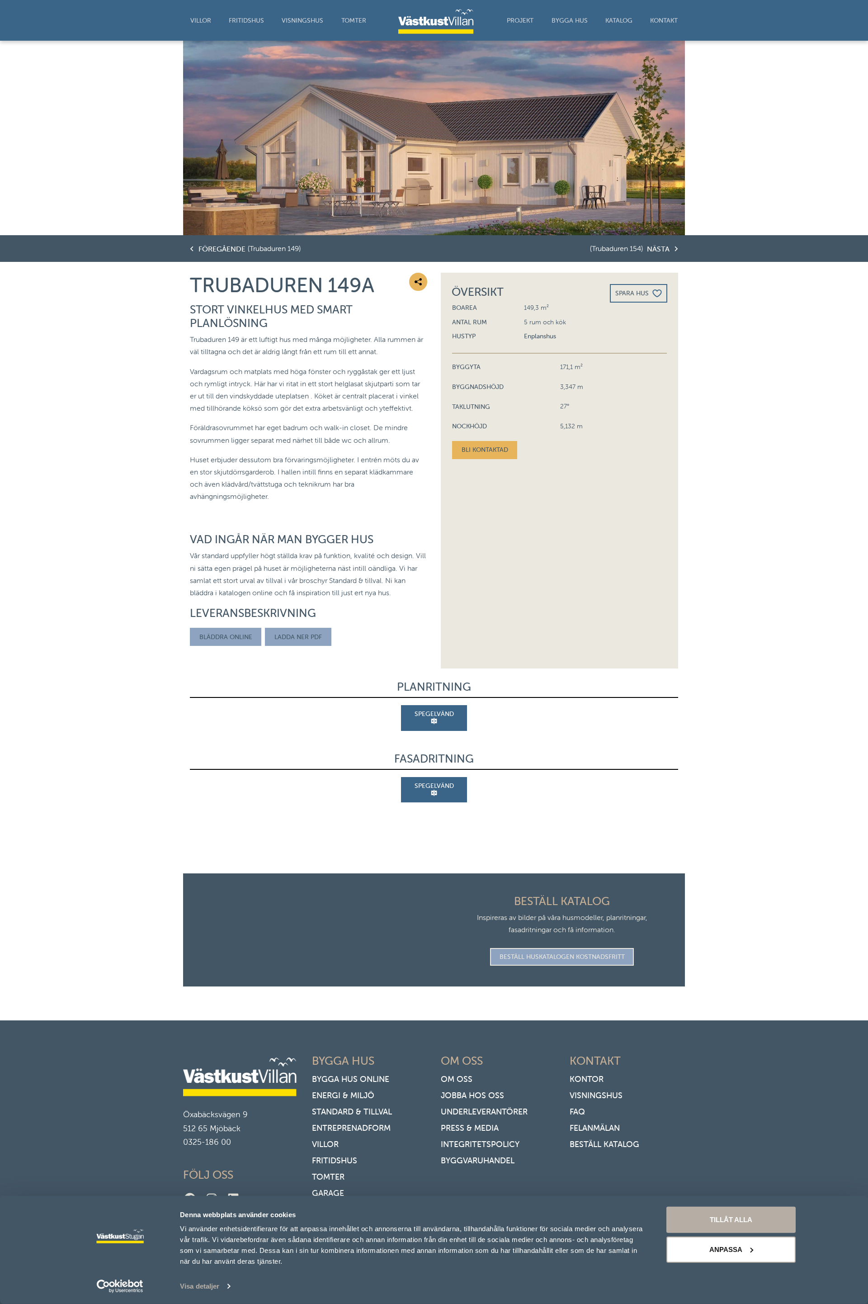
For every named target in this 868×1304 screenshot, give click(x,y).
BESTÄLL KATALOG (604, 1144)
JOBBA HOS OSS (472, 1095)
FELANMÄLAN (595, 1128)
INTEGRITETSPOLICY (480, 1144)
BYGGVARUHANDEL (477, 1160)
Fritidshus (246, 20)
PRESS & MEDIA (470, 1128)
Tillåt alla (731, 1219)
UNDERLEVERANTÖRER (484, 1111)
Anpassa (725, 1249)
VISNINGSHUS (596, 1095)
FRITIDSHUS (334, 1160)
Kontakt (664, 20)
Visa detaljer (199, 1286)
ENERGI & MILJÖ (343, 1095)
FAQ (577, 1111)
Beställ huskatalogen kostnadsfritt (562, 957)
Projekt (520, 20)
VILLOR (325, 1144)
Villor (200, 20)
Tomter (353, 20)
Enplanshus (540, 336)
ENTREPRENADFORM (351, 1128)
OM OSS (456, 1079)
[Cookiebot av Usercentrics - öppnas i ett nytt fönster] (120, 1286)
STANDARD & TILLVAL (352, 1111)
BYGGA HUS (570, 20)
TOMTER (328, 1176)
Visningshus (302, 20)
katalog (618, 20)
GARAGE (328, 1193)
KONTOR (587, 1079)
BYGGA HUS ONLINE (350, 1079)
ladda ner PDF (298, 637)
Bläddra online (225, 637)
